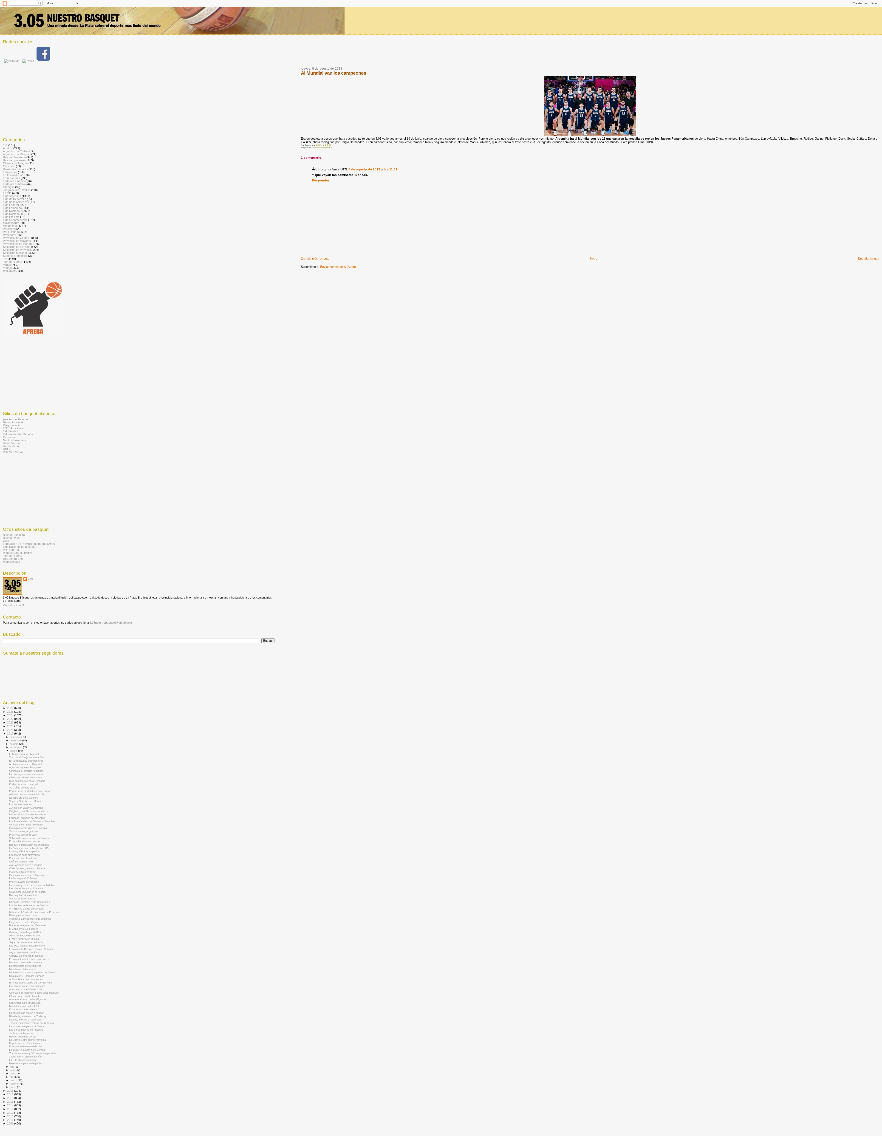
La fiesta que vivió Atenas (23, 878)
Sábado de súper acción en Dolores (29, 838)
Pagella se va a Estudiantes (24, 1043)
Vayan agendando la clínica (24, 952)
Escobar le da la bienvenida (24, 854)
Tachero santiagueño (21, 1033)
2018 (10, 1090)
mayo (13, 1073)
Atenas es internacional (22, 898)
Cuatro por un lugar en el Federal (27, 891)
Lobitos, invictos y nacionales (25, 1019)
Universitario (11, 446)
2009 (10, 1123)
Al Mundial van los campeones (26, 979)
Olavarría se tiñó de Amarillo (24, 996)
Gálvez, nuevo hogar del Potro (26, 932)
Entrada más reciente (315, 258)
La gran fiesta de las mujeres (25, 965)
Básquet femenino (14, 157)
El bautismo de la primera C (24, 1009)
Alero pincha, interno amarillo (25, 935)
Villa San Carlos (13, 452)
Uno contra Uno (13, 558)
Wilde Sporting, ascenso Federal (27, 868)
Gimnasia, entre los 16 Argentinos (28, 875)
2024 (10, 715)
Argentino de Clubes (16, 151)
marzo (14, 1080)
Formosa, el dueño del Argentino (27, 818)
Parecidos (9, 228)
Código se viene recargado (24, 784)
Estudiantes (10, 431)
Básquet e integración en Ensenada (29, 844)
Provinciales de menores (18, 243)
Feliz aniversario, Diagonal (24, 754)
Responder (320, 180)
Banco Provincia (13, 422)
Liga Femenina (12, 207)
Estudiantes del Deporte (18, 434)
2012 (10, 1112)
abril (12, 1077)
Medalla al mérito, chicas (23, 969)
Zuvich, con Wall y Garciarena (26, 807)
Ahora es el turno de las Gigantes (27, 999)
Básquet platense (14, 160)
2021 (10, 726)
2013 (10, 1109)
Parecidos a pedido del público (26, 1063)
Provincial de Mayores (17, 240)
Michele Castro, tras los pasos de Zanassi (32, 972)
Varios (7, 264)
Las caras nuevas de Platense (26, 1029)
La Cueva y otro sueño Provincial (27, 1039)
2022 (10, 722)
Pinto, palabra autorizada (23, 915)
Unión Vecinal (11, 443)
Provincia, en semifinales (23, 834)
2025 (10, 711)
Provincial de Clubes (16, 237)
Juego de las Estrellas (17, 190)
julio (12, 1066)
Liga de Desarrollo (14, 199)
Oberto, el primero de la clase (25, 777)
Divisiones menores (15, 169)
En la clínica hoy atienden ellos (26, 760)
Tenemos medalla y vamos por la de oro (31, 1023)
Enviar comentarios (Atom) (338, 266)
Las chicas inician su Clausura (26, 888)
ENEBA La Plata (13, 428)
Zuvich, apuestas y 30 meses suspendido (32, 1053)
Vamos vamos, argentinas (23, 831)
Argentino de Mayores (17, 154)
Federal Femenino (14, 181)
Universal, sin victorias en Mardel (27, 814)
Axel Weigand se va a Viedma (25, 865)
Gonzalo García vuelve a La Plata (28, 828)
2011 (10, 1116)
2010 (10, 1119)
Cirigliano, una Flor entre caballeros (28, 811)
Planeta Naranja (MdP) (17, 552)
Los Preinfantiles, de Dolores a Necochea (32, 821)
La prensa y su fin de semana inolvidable (31, 885)
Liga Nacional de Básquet (19, 546)
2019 (10, 733)
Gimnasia (9, 437)
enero (13, 1087)
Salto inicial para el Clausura (24, 1002)
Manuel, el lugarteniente (22, 871)
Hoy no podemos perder (22, 1036)
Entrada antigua (868, 258)
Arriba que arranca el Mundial (25, 764)
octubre (14, 744)
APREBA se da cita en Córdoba (26, 908)
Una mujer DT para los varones (26, 976)
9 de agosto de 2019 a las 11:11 (372, 169)
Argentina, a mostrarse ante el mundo (30, 918)
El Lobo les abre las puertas (24, 841)
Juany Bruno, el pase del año (25, 1056)
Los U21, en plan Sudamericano (27, 945)
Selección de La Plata (16, 246)
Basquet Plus (11, 537)
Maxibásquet (11, 222)
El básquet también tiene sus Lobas (29, 959)
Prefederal (9, 234)
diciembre (15, 737)
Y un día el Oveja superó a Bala (26, 757)
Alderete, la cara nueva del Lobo (27, 794)
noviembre (16, 740)
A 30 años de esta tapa (22, 787)
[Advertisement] (384, 53)
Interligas (8, 187)
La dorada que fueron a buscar (26, 1013)
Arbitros (8, 148)
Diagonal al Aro (12, 425)
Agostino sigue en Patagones (25, 767)
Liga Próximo (11, 216)
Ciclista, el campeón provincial (26, 955)
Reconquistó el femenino (23, 895)
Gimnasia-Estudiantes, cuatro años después (34, 992)
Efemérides (10, 172)
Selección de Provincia (17, 249)
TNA (5, 258)
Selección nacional (322, 147)
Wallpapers (10, 270)
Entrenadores (11, 178)
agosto (14, 750)
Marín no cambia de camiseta (25, 962)
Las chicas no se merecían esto (27, 986)
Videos (7, 267)
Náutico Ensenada (14, 440)
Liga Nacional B (13, 213)
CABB (7, 540)
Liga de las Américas (16, 202)
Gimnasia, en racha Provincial (25, 824)
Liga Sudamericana (15, 219)
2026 (10, 707)
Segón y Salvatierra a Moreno (25, 801)
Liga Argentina (12, 196)
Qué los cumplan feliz (21, 861)
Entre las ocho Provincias (23, 858)
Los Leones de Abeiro (21, 804)
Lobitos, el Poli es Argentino (24, 851)
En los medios (12, 175)
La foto (7, 193)
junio (13, 1070)
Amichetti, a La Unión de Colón (26, 989)
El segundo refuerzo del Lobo (25, 1046)
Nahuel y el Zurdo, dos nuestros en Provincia (34, 912)
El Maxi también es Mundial (24, 939)
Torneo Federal (12, 261)
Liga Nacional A (13, 210)
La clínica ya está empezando (25, 774)
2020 (10, 729)
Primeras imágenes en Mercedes (27, 925)
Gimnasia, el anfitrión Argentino (26, 770)
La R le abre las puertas (22, 1060)
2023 (10, 718)
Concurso (9, 166)
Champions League (15, 163)
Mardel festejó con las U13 (24, 1006)
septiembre (16, 747)
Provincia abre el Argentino (24, 881)
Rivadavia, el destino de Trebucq (27, 1016)
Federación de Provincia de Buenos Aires (29, 543)
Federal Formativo (14, 184)
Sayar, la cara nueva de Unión (26, 942)
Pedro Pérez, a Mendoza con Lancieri (30, 791)
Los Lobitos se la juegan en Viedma (28, 905)
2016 (10, 1097)
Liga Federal (11, 204)
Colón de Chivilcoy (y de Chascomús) (30, 902)
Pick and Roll (11, 549)
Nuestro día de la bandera (23, 797)
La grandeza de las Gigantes (25, 922)
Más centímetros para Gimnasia (27, 781)
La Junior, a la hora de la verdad (27, 1049)
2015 (10, 1101)
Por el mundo (11, 231)
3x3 (5, 145)
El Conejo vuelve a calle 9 (23, 928)
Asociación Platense (15, 419)
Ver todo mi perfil (13, 605)
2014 (10, 1105)
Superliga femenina (15, 255)
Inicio (593, 258)
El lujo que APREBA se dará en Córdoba (31, 949)
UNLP (7, 449)
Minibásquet (10, 225)
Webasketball (11, 561)
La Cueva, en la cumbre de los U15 (28, 848)
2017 (10, 1094)
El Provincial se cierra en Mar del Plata (30, 982)
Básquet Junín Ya (14, 534)
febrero (14, 1083)
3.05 (31, 578)
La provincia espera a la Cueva (26, 1026)
